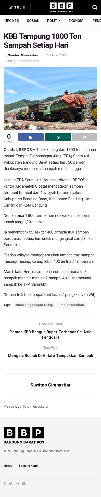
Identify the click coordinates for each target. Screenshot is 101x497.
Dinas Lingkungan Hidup (34, 305)
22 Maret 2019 (56, 55)
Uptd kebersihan (71, 305)
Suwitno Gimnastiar (23, 55)
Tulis (19, 7)
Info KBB (11, 21)
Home (8, 465)
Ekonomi (76, 21)
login (18, 406)
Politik (54, 21)
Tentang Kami (28, 465)
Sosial (33, 21)
